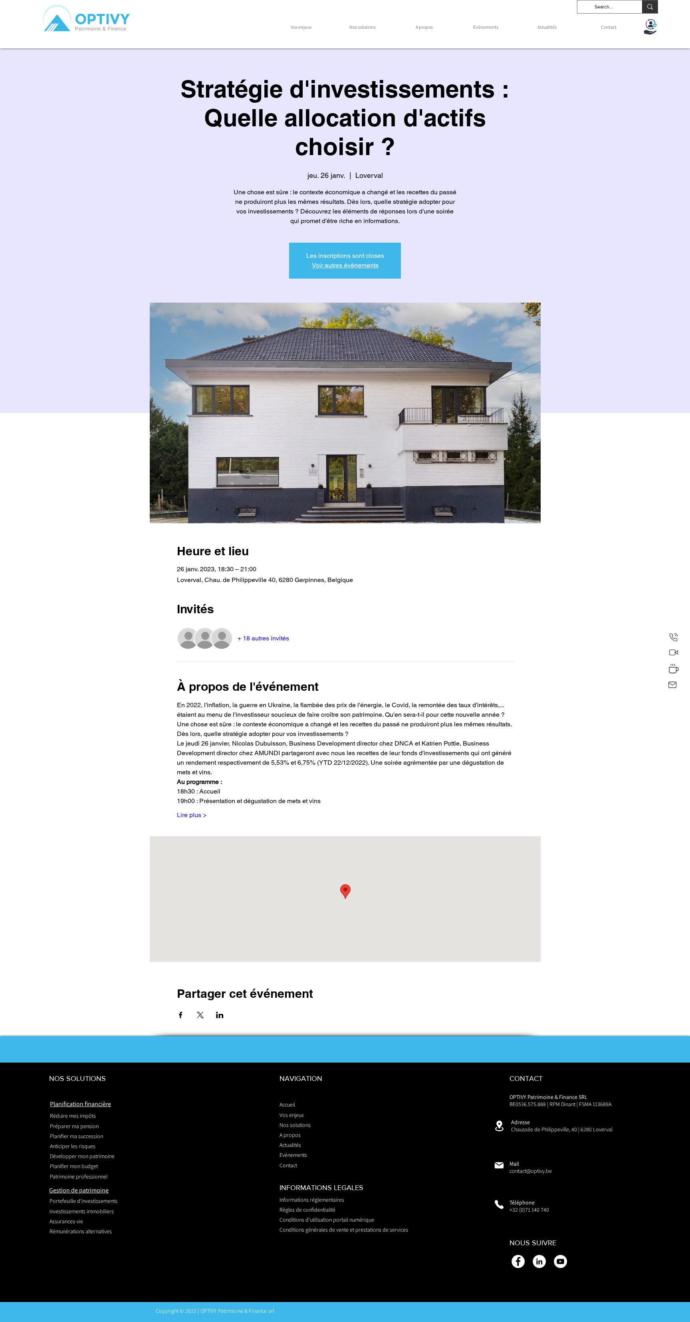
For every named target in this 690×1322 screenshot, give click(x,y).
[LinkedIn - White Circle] (539, 1261)
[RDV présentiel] (673, 668)
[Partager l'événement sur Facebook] (180, 1015)
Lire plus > (191, 815)
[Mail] (672, 685)
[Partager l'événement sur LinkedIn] (220, 1015)
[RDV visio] (673, 652)
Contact (288, 1165)
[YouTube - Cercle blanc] (560, 1261)
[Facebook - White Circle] (518, 1261)
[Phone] (499, 1204)
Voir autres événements (345, 265)
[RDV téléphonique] (673, 637)
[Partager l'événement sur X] (200, 1015)
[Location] (499, 1126)
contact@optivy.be (531, 1170)
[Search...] (650, 6)
